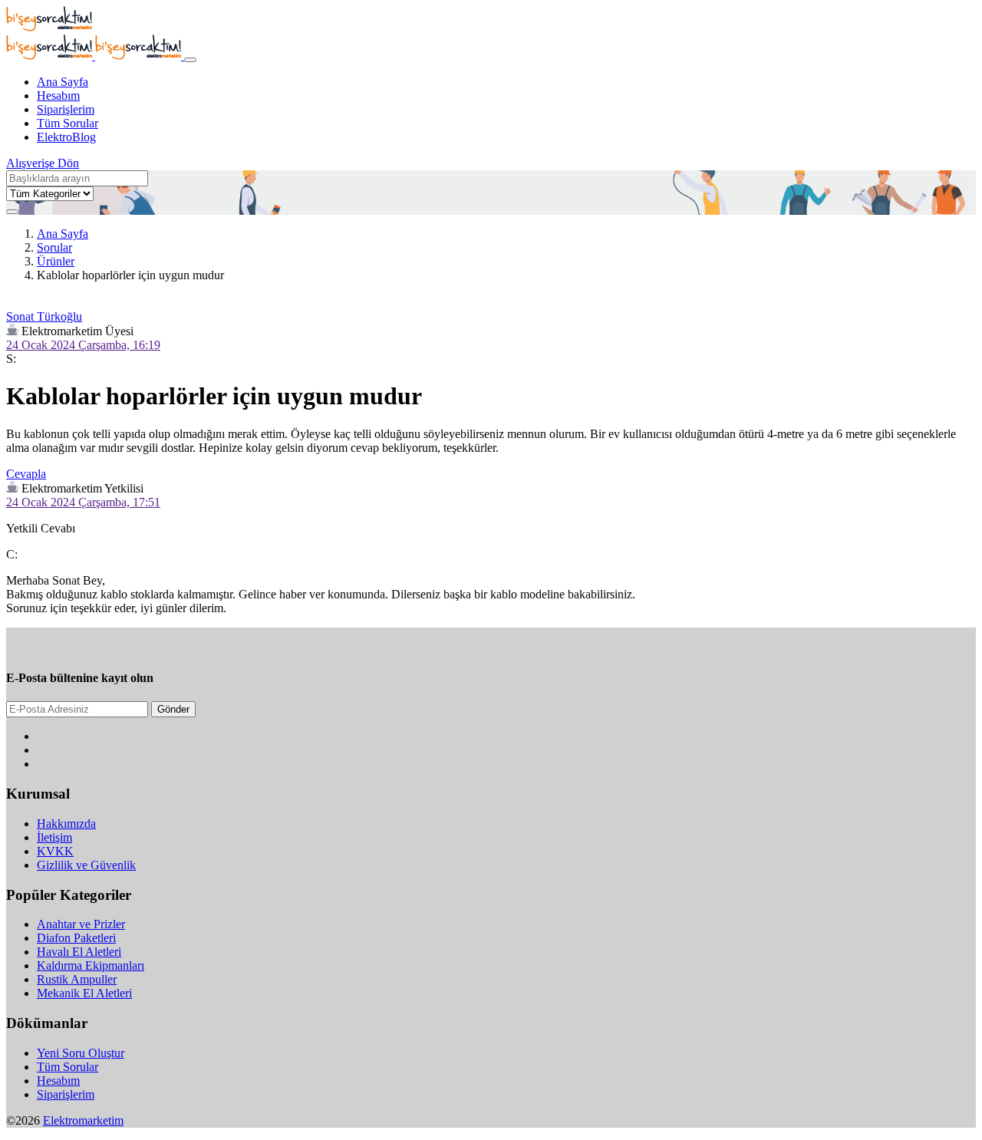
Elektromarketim (83, 1120)
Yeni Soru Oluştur (80, 1052)
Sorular (54, 247)
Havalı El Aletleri (79, 951)
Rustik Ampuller (77, 979)
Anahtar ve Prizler (81, 924)
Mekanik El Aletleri (84, 993)
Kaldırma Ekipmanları (90, 965)
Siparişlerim (65, 109)
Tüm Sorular (67, 123)
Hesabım (58, 95)
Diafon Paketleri (76, 937)
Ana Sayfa (62, 81)
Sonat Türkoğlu (44, 316)
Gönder (173, 709)
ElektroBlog (66, 136)
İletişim (54, 837)
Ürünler (55, 261)
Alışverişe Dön (42, 163)
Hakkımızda (66, 823)
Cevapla (26, 473)
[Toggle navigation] (190, 60)
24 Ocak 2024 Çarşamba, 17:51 (83, 502)
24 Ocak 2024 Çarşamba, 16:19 (83, 344)
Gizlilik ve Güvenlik (86, 864)
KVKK (55, 851)
